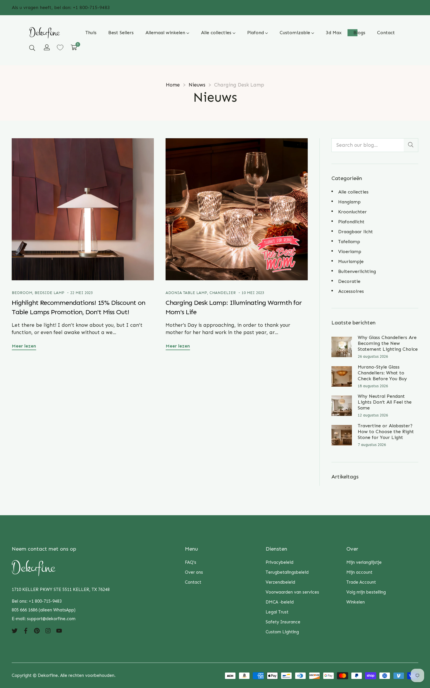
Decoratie (349, 281)
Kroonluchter (352, 212)
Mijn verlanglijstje (364, 562)
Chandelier (222, 293)
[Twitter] (15, 630)
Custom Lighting (282, 632)
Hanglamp (349, 202)
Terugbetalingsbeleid (287, 572)
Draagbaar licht (355, 231)
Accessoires (351, 291)
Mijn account (359, 572)
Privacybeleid (279, 562)
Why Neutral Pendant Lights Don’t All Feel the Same (385, 402)
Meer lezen (24, 346)
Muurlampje (351, 261)
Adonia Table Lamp (186, 293)
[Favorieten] (60, 47)
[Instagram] (48, 630)
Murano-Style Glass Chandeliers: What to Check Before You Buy (382, 372)
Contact (193, 582)
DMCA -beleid (280, 602)
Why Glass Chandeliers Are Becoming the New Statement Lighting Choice (388, 343)
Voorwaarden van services (292, 592)
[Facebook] (26, 630)
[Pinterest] (37, 630)
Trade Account (361, 582)
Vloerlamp (349, 251)
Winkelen (355, 602)
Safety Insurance (283, 622)
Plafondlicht (351, 221)
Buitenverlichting (357, 271)
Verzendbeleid (280, 582)
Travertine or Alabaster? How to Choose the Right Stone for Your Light (386, 431)
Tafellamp (349, 241)
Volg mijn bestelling (366, 592)
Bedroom (22, 293)
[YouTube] (59, 630)
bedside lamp (49, 293)
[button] (32, 47)
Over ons (194, 572)
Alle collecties (353, 192)
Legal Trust (277, 612)
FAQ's (190, 562)
